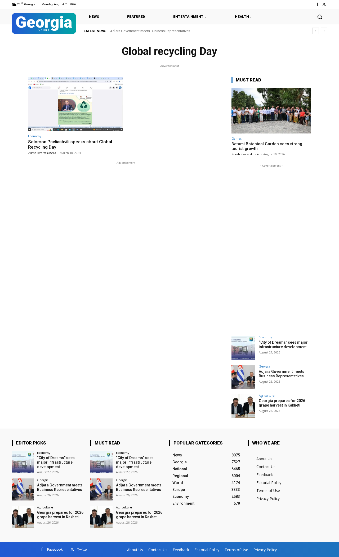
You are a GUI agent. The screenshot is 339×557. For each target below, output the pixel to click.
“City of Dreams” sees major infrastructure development (283, 344)
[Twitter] (324, 4)
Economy (34, 136)
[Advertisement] (271, 248)
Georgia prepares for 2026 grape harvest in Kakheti (282, 403)
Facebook (55, 549)
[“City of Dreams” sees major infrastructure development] (243, 348)
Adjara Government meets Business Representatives (150, 31)
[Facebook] (317, 4)
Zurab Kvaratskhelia (42, 153)
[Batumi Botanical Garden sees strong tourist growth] (271, 110)
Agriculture (267, 395)
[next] (324, 31)
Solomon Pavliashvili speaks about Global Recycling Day (70, 144)
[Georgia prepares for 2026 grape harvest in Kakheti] (243, 406)
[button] (319, 16)
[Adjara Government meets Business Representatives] (243, 377)
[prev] (315, 31)
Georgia (264, 366)
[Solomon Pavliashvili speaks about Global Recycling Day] (75, 104)
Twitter (82, 549)
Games (236, 138)
